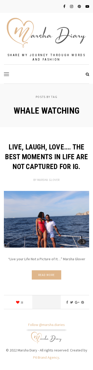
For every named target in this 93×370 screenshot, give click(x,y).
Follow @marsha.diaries (46, 324)
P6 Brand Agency (46, 357)
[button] (6, 74)
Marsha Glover (48, 180)
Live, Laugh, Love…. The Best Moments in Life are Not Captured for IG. (46, 157)
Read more (46, 275)
